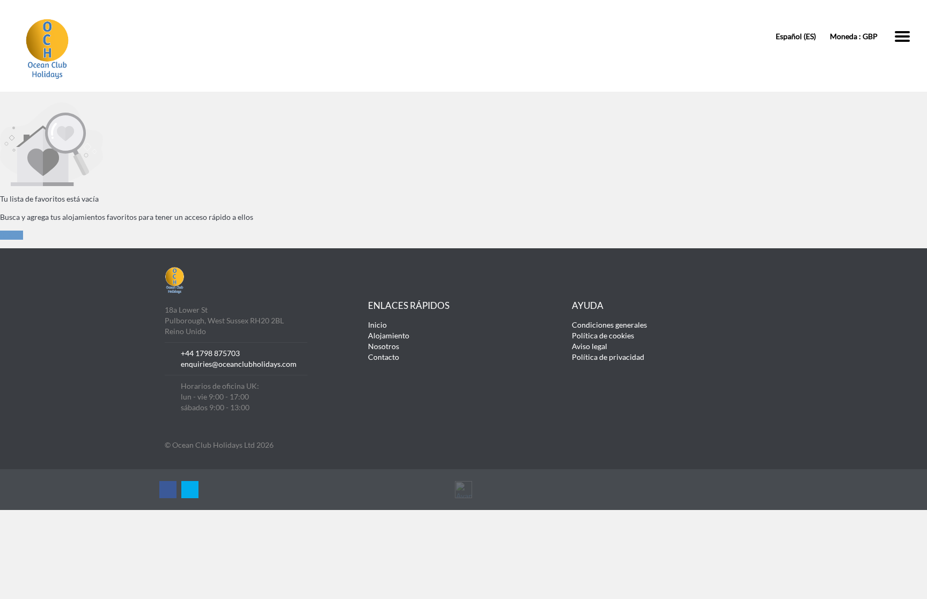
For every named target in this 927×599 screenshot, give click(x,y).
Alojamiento (388, 335)
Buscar (11, 235)
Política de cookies (603, 335)
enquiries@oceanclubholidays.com (239, 363)
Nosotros (383, 346)
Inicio (377, 324)
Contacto (383, 356)
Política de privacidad (608, 356)
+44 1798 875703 (210, 353)
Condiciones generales (609, 324)
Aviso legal (589, 346)
